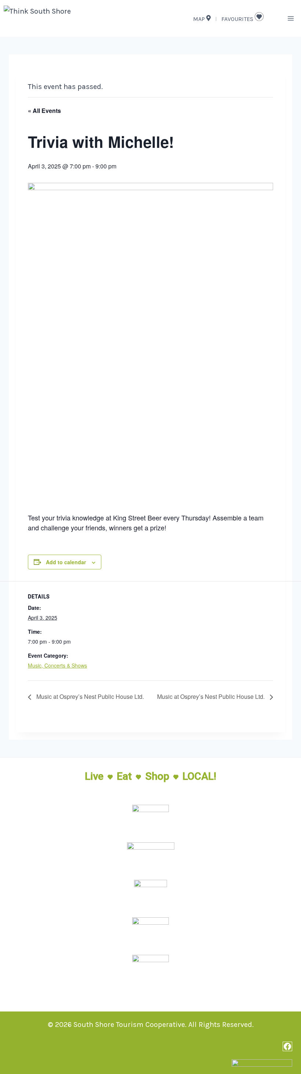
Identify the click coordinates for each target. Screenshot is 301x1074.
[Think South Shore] (55, 18)
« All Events (44, 110)
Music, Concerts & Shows (57, 665)
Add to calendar (66, 562)
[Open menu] (290, 18)
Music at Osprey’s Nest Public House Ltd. (89, 696)
